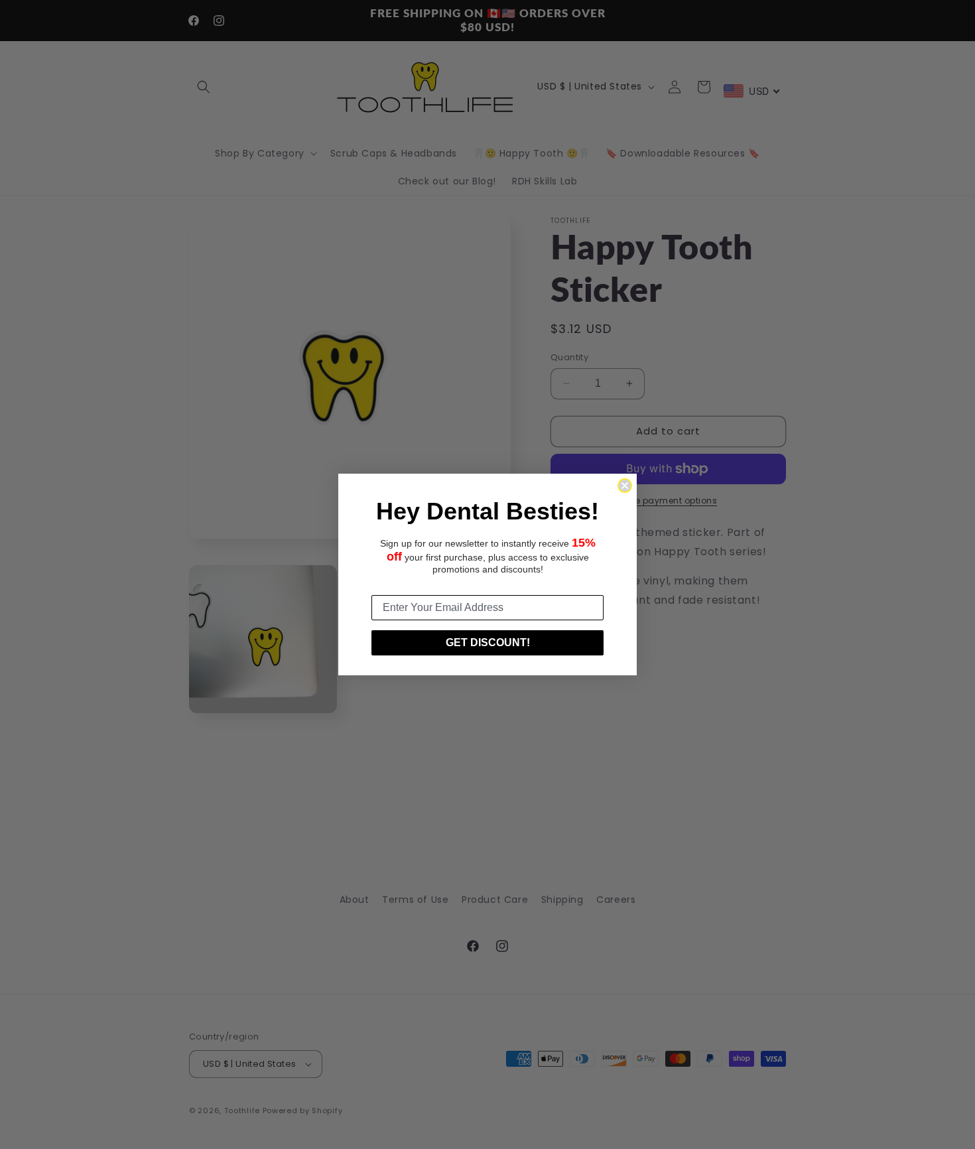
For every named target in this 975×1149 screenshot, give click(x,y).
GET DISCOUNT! (488, 642)
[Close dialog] (624, 485)
